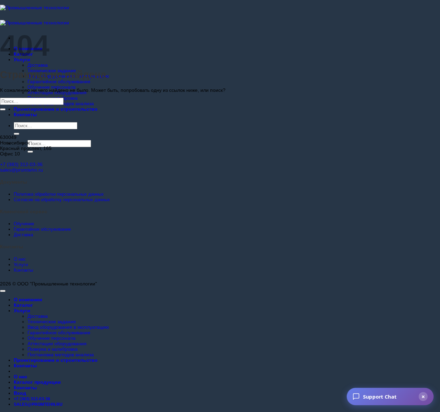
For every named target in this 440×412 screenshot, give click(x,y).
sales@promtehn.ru (21, 170)
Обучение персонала (52, 87)
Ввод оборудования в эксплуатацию (68, 327)
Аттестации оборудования (57, 343)
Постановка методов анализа (61, 354)
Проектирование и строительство (56, 109)
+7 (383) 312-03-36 (21, 164)
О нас (20, 376)
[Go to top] (3, 291)
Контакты (25, 114)
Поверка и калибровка (53, 349)
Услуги (22, 310)
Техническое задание (52, 321)
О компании (28, 299)
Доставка (38, 65)
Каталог (23, 305)
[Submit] (16, 134)
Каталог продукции (37, 382)
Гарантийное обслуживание (59, 81)
